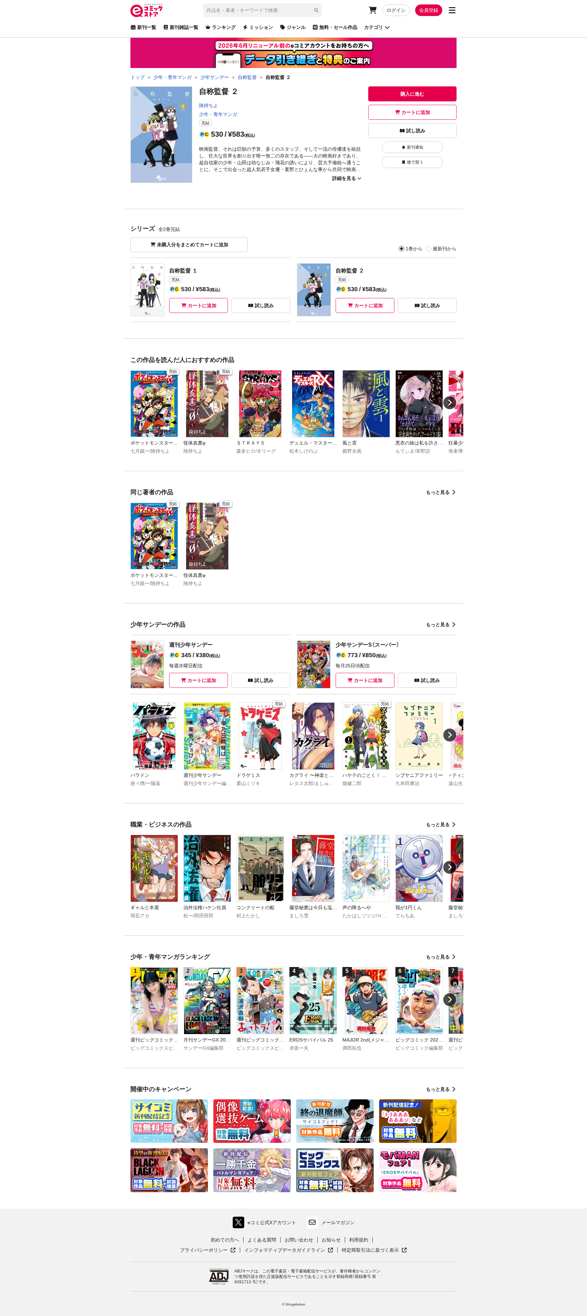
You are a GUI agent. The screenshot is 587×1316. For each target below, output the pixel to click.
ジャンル (296, 27)
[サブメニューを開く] (452, 10)
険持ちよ (208, 105)
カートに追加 (416, 112)
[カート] (372, 10)
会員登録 (428, 10)
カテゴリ (373, 27)
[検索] (316, 10)
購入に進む (412, 94)
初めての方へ (225, 1240)
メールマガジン (338, 1222)
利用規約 (358, 1240)
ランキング (224, 27)
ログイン (396, 10)
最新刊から (445, 248)
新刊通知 (415, 147)
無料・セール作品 (338, 27)
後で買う (415, 162)
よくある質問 (262, 1240)
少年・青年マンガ (218, 114)
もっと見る (438, 492)
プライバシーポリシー (208, 1250)
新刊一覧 (146, 27)
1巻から (414, 248)
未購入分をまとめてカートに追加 (192, 244)
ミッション (261, 27)
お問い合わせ (299, 1240)
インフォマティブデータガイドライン (284, 1250)
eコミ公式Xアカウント (266, 1224)
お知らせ (331, 1240)
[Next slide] (450, 403)
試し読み (415, 130)
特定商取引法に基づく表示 (374, 1250)
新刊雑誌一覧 (184, 27)
